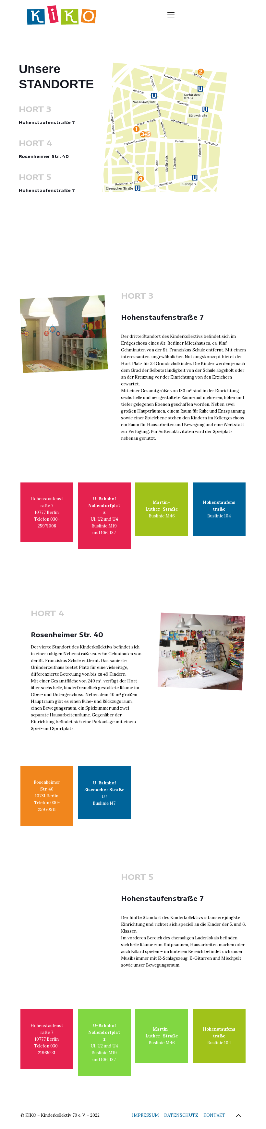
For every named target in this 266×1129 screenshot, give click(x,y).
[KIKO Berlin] (61, 14)
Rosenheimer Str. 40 (44, 156)
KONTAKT (214, 1115)
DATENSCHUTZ (181, 1115)
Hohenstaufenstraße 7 (47, 122)
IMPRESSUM (145, 1115)
